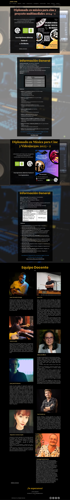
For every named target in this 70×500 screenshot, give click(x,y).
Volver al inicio (23, 48)
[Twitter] (30, 297)
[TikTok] (59, 498)
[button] (24, 3)
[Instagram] (53, 498)
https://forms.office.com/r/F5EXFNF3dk (35, 259)
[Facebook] (28, 297)
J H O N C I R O (13, 1)
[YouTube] (51, 498)
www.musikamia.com (54, 358)
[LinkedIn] (32, 297)
